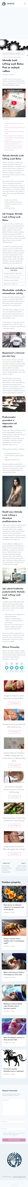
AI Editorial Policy (14, 1185)
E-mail (5, 1129)
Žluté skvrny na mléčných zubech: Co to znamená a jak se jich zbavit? (14, 907)
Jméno (5, 1121)
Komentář (6, 1100)
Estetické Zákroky (7, 57)
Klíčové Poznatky (9, 150)
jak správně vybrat (9, 610)
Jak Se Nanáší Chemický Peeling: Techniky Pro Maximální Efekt (6, 868)
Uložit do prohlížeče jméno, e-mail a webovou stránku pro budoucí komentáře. (14, 1134)
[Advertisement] (14, 22)
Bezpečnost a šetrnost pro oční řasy (14, 135)
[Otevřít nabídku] (24, 3)
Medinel (6, 74)
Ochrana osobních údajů (19, 1176)
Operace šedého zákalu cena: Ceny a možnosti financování (20, 867)
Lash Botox (17, 57)
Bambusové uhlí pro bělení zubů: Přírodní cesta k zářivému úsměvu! (13, 1006)
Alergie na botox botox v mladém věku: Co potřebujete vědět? (14, 941)
